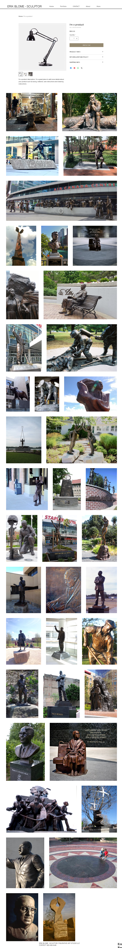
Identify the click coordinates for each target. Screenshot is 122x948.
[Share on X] (82, 68)
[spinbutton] (74, 38)
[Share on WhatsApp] (78, 68)
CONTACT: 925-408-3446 (48, 945)
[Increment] (77, 38)
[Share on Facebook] (71, 68)
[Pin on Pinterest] (74, 68)
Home (21, 16)
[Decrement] (71, 38)
